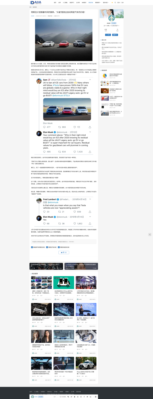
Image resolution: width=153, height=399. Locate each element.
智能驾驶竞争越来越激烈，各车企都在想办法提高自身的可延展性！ (41, 373)
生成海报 (63, 396)
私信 (116, 34)
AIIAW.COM (71, 394)
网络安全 (49, 391)
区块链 (55, 391)
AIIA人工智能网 (46, 394)
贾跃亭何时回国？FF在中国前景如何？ (64, 372)
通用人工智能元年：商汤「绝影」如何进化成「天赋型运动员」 (40, 292)
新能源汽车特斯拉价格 (39, 247)
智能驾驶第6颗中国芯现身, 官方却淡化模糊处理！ (64, 319)
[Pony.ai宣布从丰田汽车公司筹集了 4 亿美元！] (86, 363)
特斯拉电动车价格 (64, 247)
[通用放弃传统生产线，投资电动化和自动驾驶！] (41, 336)
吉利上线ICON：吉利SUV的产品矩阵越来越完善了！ (41, 319)
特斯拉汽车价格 (52, 247)
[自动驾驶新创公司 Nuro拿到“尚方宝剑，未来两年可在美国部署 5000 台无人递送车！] (63, 282)
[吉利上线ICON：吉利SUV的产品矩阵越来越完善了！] (41, 309)
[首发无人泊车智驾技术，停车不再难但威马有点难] (63, 336)
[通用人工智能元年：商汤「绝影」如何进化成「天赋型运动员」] (41, 282)
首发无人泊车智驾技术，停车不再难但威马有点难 (63, 345)
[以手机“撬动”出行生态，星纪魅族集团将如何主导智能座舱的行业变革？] (86, 282)
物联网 (61, 391)
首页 (55, 2)
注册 (122, 2)
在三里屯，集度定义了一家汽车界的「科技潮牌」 (86, 319)
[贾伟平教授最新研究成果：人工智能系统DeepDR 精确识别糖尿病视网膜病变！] (105, 83)
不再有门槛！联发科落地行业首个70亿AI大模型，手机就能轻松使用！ (116, 105)
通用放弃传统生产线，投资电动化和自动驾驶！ (41, 345)
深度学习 (72, 2)
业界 (59, 2)
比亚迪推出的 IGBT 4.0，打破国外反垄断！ (86, 345)
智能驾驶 (91, 2)
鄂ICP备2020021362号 (61, 394)
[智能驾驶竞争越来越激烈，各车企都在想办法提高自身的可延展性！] (41, 363)
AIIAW (32, 16)
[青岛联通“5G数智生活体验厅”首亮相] (105, 90)
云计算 (78, 2)
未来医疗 (84, 2)
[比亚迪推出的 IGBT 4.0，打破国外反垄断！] (86, 336)
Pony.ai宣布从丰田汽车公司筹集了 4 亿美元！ (85, 372)
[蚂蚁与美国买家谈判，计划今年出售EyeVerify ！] (105, 113)
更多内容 (105, 2)
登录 (118, 2)
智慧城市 (97, 2)
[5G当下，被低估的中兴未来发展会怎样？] (105, 98)
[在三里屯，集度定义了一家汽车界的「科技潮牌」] (86, 309)
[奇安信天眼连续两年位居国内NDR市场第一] (105, 75)
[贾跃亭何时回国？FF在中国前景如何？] (63, 363)
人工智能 (65, 2)
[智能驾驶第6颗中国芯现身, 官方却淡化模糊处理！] (63, 309)
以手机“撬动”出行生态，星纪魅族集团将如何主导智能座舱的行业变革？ (86, 292)
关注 (109, 34)
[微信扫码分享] (68, 396)
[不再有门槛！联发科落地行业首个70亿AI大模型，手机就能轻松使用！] (105, 105)
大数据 (67, 391)
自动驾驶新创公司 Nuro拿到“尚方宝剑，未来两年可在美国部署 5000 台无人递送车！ (63, 292)
